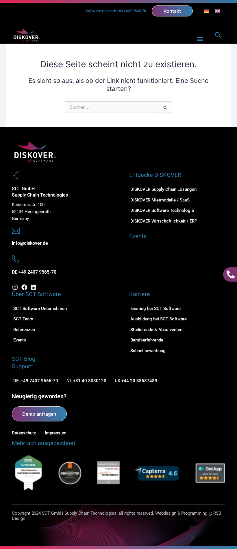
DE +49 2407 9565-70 (34, 272)
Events (138, 236)
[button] (200, 39)
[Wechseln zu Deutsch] (206, 11)
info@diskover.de (30, 243)
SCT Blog (23, 358)
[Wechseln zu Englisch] (217, 11)
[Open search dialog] (218, 36)
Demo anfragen (39, 414)
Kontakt (172, 11)
